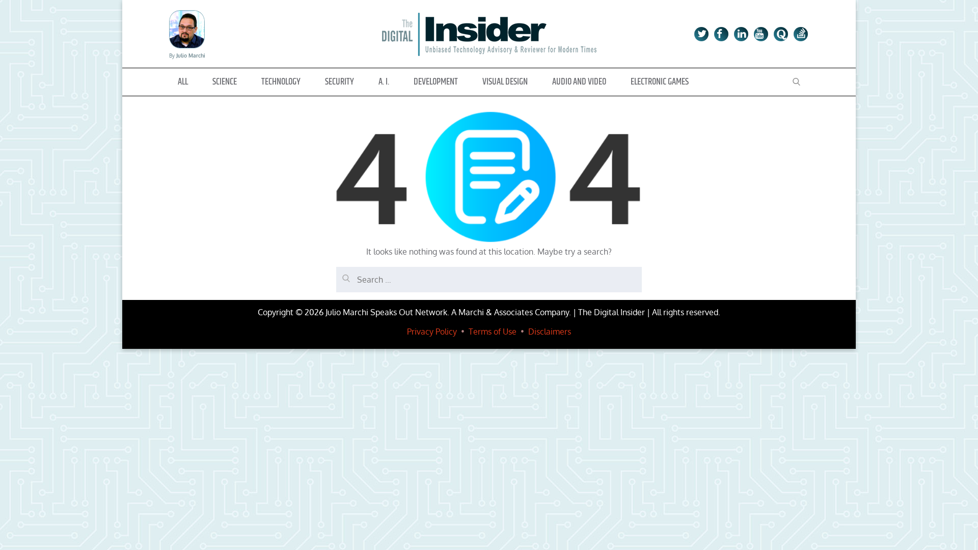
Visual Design (505, 82)
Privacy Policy (432, 331)
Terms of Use (493, 331)
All (183, 82)
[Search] (343, 274)
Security (339, 82)
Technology (281, 82)
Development (436, 82)
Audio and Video (579, 82)
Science (224, 82)
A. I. (383, 82)
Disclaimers (549, 331)
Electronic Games (660, 82)
